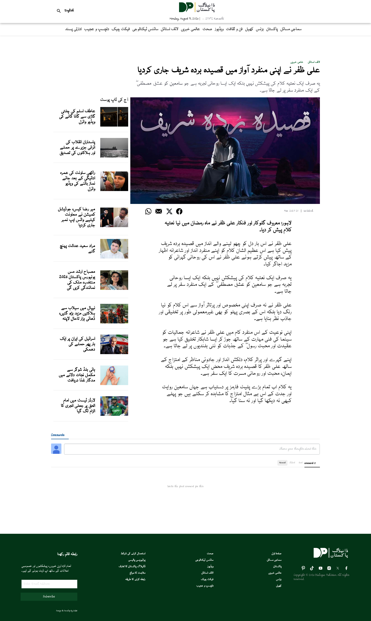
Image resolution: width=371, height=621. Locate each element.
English (69, 10)
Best (301, 463)
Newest (282, 463)
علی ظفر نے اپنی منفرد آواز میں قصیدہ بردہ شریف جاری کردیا (229, 70)
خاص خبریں (296, 62)
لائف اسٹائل (314, 62)
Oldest (292, 463)
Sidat (75, 610)
